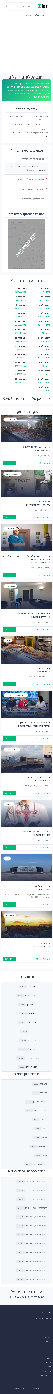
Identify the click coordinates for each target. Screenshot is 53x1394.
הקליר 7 (42, 313)
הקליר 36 (18, 379)
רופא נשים (9, 804)
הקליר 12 (18, 329)
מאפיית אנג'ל (44, 668)
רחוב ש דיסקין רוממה (31, 995)
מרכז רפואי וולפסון (42, 886)
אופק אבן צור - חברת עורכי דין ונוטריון (35, 722)
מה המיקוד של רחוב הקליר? (35, 159)
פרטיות (48, 1341)
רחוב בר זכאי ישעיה (32, 1058)
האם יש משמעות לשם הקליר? (34, 198)
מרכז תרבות (10, 915)
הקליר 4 (19, 296)
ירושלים (37, 15)
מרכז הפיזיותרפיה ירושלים (39, 777)
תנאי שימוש (47, 1337)
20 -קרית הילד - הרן (37, 1101)
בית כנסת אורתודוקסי (12, 474)
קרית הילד (40, 1084)
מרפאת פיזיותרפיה (12, 749)
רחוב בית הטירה (31, 1067)
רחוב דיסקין (31, 1013)
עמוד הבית (45, 15)
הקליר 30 (42, 370)
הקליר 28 (18, 362)
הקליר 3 (42, 296)
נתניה (46, 136)
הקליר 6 (19, 305)
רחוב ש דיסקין (31, 1004)
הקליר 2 (19, 288)
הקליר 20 (18, 346)
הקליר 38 (42, 387)
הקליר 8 (19, 313)
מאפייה (8, 640)
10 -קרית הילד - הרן (37, 1110)
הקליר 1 (42, 288)
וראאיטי (41, 1137)
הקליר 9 (42, 321)
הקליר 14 (42, 338)
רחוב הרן (32, 1031)
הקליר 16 (18, 338)
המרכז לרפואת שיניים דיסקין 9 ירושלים (34, 613)
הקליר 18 (42, 346)
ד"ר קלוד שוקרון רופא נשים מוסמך (36, 831)
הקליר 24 (18, 354)
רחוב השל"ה (31, 1049)
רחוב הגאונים (31, 986)
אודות (49, 1358)
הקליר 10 (18, 321)
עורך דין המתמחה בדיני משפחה (16, 695)
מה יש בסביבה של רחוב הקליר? (34, 189)
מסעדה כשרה (10, 419)
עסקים (48, 1362)
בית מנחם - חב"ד (43, 501)
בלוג (49, 1367)
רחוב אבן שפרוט (31, 1022)
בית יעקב (40, 1119)
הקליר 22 (42, 354)
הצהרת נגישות (46, 1375)
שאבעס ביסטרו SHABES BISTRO (36, 447)
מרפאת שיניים (10, 528)
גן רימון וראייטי (39, 1146)
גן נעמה (41, 1128)
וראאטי (41, 1155)
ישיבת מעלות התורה (36, 1164)
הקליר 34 (42, 379)
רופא (7, 858)
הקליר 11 (42, 329)
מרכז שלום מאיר (43, 943)
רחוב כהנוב (32, 1040)
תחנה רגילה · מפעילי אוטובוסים (32, 1181)
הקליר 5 (42, 305)
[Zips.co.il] (43, 6)
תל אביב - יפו (14, 132)
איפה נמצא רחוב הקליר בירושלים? (33, 179)
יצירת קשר (47, 1371)
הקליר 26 (42, 362)
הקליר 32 (18, 370)
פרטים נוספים (10, 463)
